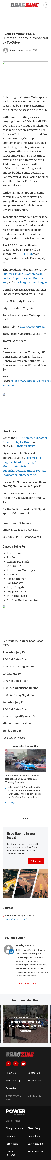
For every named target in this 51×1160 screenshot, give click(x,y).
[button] (25, 76)
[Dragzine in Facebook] (8, 1063)
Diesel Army (34, 1128)
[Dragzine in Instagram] (16, 1063)
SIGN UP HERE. (26, 446)
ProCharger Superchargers (31, 282)
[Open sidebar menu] (4, 5)
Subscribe (36, 861)
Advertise (11, 1088)
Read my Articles (27, 983)
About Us (11, 1072)
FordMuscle (12, 1143)
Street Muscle (35, 1151)
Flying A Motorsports (28, 274)
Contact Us (34, 1072)
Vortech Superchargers (17, 278)
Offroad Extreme (10, 1153)
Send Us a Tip (13, 1080)
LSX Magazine (35, 1143)
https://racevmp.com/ (16, 919)
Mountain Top (31, 470)
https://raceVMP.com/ (33, 326)
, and (43, 470)
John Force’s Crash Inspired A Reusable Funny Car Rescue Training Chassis (22, 779)
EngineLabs (34, 1135)
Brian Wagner (11, 802)
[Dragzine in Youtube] (23, 1063)
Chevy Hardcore (14, 1128)
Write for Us (34, 1080)
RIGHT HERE (25, 254)
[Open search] (45, 5)
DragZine (10, 1135)
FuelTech (8, 274)
